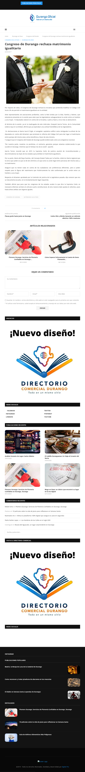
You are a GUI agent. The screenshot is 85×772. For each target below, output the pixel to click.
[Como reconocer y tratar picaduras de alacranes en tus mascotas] (74, 682)
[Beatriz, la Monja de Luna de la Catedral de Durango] (74, 670)
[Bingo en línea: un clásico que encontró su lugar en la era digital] (62, 475)
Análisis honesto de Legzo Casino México (19, 456)
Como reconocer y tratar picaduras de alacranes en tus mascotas (28, 679)
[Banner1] (42, 583)
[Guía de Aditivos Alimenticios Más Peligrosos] (11, 738)
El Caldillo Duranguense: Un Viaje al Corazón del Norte (62, 457)
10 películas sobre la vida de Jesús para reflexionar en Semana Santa (37, 511)
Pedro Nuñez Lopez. (12, 520)
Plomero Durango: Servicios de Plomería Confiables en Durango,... (23, 258)
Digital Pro (65, 767)
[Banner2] (42, 361)
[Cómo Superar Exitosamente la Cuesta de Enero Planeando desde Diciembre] (62, 242)
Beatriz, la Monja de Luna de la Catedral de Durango (23, 667)
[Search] (79, 29)
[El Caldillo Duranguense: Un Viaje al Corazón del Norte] (62, 442)
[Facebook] (37, 7)
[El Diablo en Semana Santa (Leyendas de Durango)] (74, 695)
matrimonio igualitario (31, 197)
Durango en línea (17, 36)
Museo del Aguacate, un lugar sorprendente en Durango (34, 525)
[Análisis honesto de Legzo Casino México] (22, 442)
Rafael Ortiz (9, 507)
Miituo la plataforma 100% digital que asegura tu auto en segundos (40, 516)
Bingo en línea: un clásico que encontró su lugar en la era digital (62, 490)
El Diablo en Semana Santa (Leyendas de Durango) (23, 692)
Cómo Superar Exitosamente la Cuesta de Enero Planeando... (62, 258)
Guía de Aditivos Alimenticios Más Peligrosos (35, 734)
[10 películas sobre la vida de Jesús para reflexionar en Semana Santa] (11, 725)
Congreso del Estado (32, 36)
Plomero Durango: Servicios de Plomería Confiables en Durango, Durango (19, 490)
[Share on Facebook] (47, 208)
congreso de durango (13, 197)
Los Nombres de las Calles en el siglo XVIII (35, 520)
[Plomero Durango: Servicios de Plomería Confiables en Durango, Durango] (23, 242)
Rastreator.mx (10, 516)
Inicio (6, 36)
